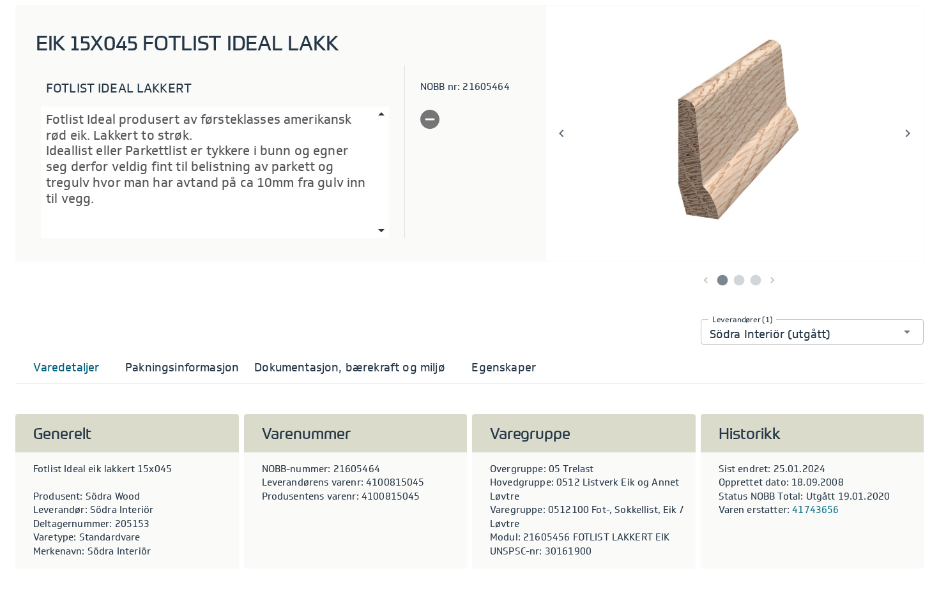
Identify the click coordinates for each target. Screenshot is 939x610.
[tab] (66, 367)
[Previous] (561, 133)
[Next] (907, 133)
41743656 (815, 510)
